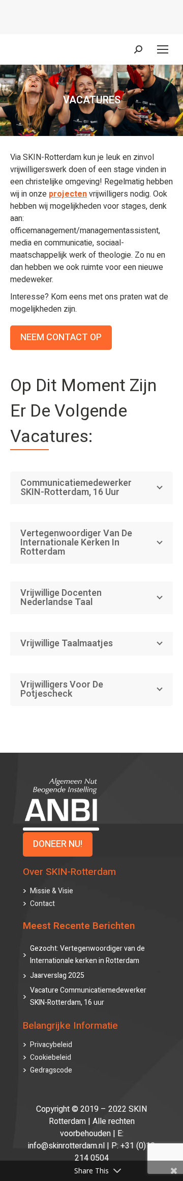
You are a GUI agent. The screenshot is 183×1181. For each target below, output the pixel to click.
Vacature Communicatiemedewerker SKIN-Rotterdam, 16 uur (88, 996)
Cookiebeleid (50, 1057)
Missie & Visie (51, 891)
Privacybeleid (51, 1044)
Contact (42, 903)
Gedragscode (51, 1070)
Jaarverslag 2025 (57, 975)
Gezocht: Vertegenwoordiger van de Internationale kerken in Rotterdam (87, 954)
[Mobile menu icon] (162, 49)
